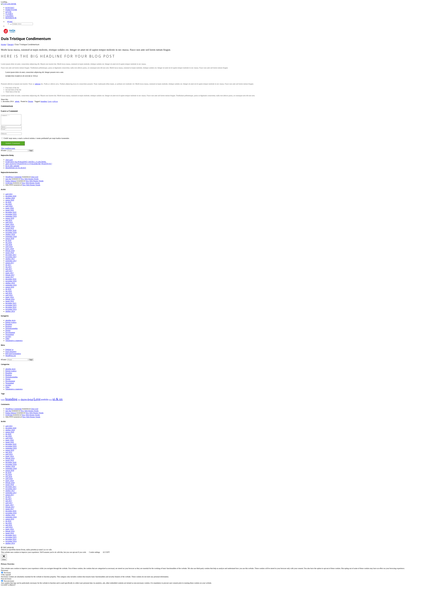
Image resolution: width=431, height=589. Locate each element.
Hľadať (10, 22)
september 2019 (11, 216)
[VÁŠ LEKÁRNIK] (8, 4)
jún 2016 (8, 291)
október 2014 (10, 311)
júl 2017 (8, 265)
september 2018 (11, 236)
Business (8, 326)
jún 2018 (8, 243)
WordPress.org (10, 356)
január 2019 (9, 228)
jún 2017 (8, 267)
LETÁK (8, 12)
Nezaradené (9, 334)
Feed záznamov (10, 352)
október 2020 (10, 198)
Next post (11, 148)
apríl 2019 (9, 222)
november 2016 (10, 281)
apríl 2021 (9, 194)
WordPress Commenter (13, 177)
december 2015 (10, 303)
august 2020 (9, 200)
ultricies (37, 84)
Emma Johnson (10, 181)
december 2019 (10, 212)
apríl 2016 (9, 295)
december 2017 (10, 255)
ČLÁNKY (9, 14)
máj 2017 (8, 269)
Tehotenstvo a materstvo (14, 341)
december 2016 (10, 279)
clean (19, 399)
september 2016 (11, 285)
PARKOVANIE (11, 10)
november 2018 (10, 232)
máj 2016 (8, 293)
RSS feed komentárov (13, 354)
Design (10, 44)
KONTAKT (9, 8)
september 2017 (11, 261)
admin (17, 101)
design (24, 399)
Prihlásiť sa (9, 350)
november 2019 (10, 214)
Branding (8, 324)
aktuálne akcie (10, 320)
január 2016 (9, 301)
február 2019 (9, 226)
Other (7, 339)
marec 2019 (9, 224)
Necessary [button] (4, 570)
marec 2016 (9, 297)
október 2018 (10, 234)
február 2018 (9, 251)
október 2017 (10, 259)
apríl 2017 (9, 271)
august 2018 (9, 238)
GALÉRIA (9, 16)
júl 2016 (8, 289)
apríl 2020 (9, 206)
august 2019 (9, 218)
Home (3, 44)
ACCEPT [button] (106, 552)
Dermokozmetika (11, 328)
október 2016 (10, 283)
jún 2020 (8, 204)
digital (30, 399)
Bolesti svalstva (10, 322)
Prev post (4, 148)
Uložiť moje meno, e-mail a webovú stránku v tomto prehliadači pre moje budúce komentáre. (36, 138)
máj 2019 (8, 220)
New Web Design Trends (29, 179)
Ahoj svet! (9, 160)
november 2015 (10, 305)
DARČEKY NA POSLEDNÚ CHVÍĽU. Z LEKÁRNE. (25, 162)
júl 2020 (8, 202)
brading (3, 399)
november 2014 (10, 309)
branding (44, 101)
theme (50, 399)
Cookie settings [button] (94, 552)
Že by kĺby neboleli (12, 166)
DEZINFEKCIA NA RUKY (15, 168)
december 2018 (10, 230)
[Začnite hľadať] (11, 24)
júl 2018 (8, 241)
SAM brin (9, 183)
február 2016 (9, 299)
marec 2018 (9, 249)
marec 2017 (9, 273)
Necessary (7, 573)
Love (50, 101)
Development (10, 332)
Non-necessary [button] (6, 579)
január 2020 (9, 210)
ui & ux (55, 101)
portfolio (44, 399)
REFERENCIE (10, 18)
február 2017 (9, 275)
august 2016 (9, 287)
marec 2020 (9, 208)
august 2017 (9, 263)
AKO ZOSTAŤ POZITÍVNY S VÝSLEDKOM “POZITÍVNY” (28, 164)
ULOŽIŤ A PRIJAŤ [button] (8, 585)
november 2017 (10, 257)
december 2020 (10, 196)
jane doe (8, 179)
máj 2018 (8, 245)
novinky (8, 336)
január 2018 (9, 253)
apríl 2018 (9, 247)
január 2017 (9, 277)
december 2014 (10, 307)
